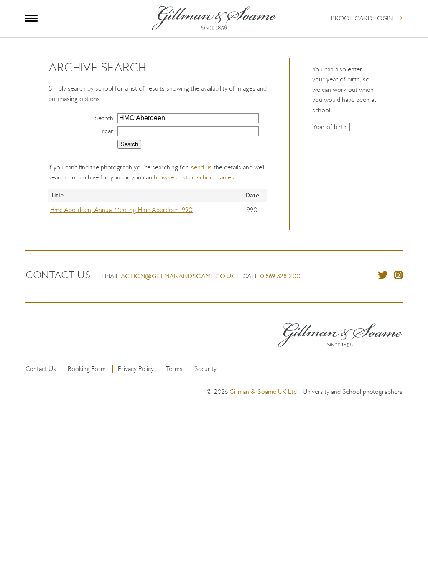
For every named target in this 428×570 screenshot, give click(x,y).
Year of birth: (330, 127)
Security (205, 369)
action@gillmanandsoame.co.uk (178, 276)
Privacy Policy (136, 369)
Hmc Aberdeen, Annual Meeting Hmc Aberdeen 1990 (121, 210)
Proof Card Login (362, 18)
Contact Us (40, 369)
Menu (31, 18)
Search (103, 118)
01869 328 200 (280, 276)
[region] (157, 209)
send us (201, 167)
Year (107, 131)
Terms (174, 369)
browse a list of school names (194, 177)
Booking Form (87, 369)
